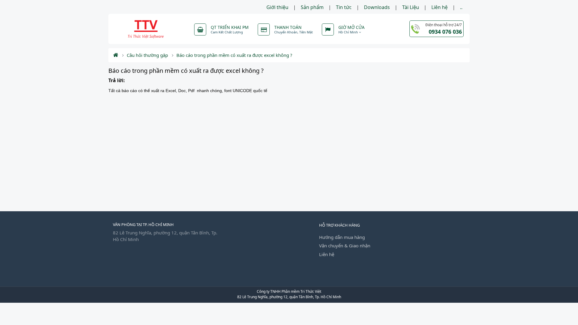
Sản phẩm (312, 7)
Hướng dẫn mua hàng (342, 237)
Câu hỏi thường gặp (147, 55)
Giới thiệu (277, 7)
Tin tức (344, 7)
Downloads (377, 7)
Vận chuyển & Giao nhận (344, 246)
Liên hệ (439, 7)
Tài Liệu (410, 7)
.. (461, 7)
